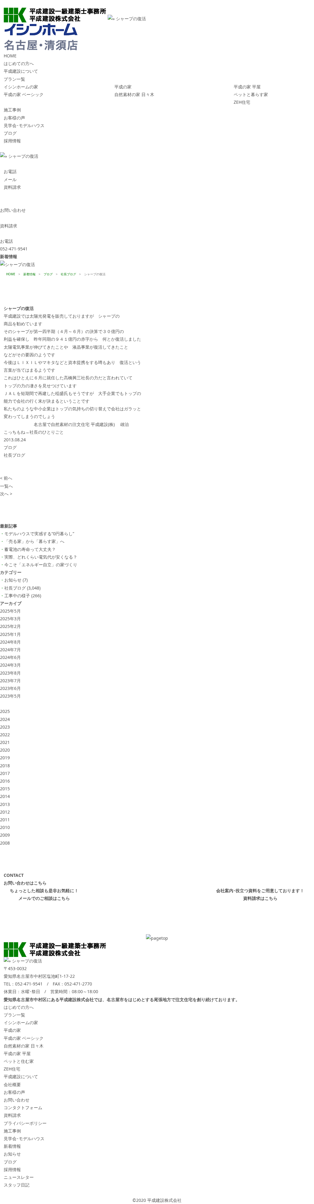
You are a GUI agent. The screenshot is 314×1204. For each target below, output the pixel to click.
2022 (5, 734)
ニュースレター (19, 1177)
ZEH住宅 (242, 102)
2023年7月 (10, 680)
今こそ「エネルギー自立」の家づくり (40, 564)
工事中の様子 (17, 595)
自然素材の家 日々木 (134, 94)
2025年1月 (10, 634)
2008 (5, 843)
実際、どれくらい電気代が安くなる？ (40, 557)
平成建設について (21, 71)
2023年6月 (10, 688)
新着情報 (12, 1146)
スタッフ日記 (16, 1185)
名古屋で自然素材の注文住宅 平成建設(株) (74, 424)
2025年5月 (10, 611)
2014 (5, 796)
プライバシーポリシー (25, 1123)
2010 (5, 827)
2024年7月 (10, 649)
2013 (5, 804)
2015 (5, 789)
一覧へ (6, 486)
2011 (5, 820)
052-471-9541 (29, 984)
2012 (5, 812)
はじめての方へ (19, 63)
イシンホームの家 (21, 87)
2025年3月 (10, 618)
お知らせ (12, 580)
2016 (5, 781)
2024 (5, 719)
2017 (5, 773)
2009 (5, 835)
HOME (10, 56)
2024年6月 (10, 657)
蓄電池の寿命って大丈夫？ (30, 549)
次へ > (6, 494)
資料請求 (12, 1115)
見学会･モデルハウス (24, 125)
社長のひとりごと (46, 432)
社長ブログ (14, 455)
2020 (5, 750)
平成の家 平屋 (247, 87)
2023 (5, 727)
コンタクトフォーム (23, 1107)
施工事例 (12, 110)
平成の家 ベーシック (24, 94)
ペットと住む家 (19, 1061)
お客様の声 (14, 118)
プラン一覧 (14, 79)
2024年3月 (10, 665)
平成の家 (123, 87)
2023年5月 (10, 696)
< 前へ (6, 478)
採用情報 (12, 141)
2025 (5, 711)
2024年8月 (10, 642)
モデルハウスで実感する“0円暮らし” (39, 533)
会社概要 (12, 1084)
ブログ (10, 133)
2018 (5, 765)
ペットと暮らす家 (251, 94)
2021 (5, 742)
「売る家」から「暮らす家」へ (34, 541)
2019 (5, 758)
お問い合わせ (16, 1100)
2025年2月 (10, 626)
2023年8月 (10, 673)
